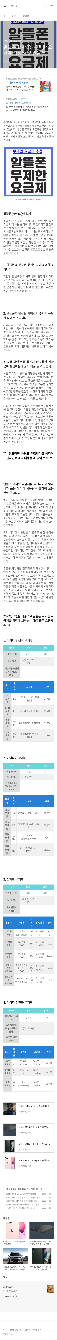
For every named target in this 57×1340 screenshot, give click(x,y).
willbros (10, 5)
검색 (45, 5)
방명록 (26, 16)
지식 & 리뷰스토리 (10, 1290)
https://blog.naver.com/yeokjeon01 (22, 78)
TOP (51, 1331)
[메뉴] (52, 5)
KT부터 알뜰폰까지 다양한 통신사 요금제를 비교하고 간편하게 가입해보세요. (27, 108)
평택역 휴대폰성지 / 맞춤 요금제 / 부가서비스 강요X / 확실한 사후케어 (20, 88)
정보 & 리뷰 (11, 1189)
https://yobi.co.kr (14, 99)
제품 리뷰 (22, 1189)
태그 (14, 16)
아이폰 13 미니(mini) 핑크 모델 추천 (21, 1194)
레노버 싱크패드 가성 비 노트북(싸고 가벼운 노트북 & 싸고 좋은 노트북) (23, 1199)
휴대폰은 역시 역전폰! (17, 82)
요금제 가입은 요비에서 (18, 102)
